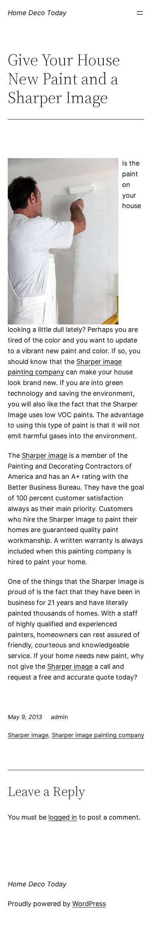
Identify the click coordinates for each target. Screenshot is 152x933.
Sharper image (44, 455)
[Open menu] (139, 12)
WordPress (89, 904)
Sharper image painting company (98, 735)
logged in (62, 817)
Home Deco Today (37, 13)
